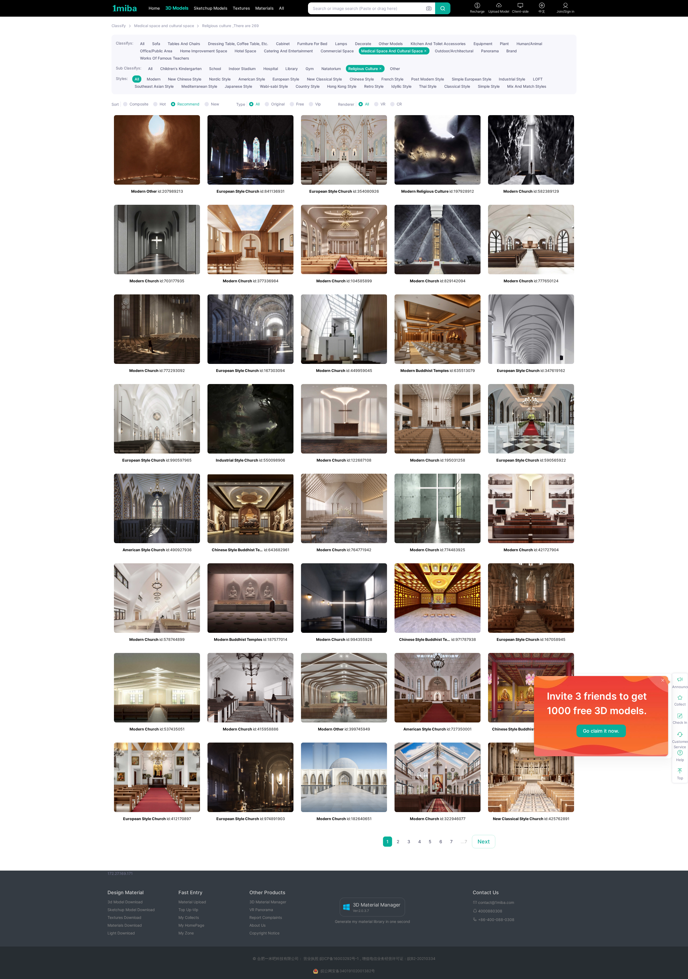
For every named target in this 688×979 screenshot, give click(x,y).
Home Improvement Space (203, 51)
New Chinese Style (184, 79)
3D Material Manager (267, 902)
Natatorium (331, 68)
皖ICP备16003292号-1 (339, 958)
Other (395, 68)
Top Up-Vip (188, 909)
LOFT (538, 79)
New (215, 104)
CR (399, 104)
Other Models (391, 43)
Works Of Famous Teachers (164, 58)
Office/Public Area (156, 51)
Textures (241, 8)
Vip (318, 104)
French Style (392, 79)
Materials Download (125, 925)
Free (300, 104)
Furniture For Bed (312, 43)
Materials (264, 8)
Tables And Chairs (184, 43)
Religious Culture (363, 68)
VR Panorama (261, 909)
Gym (310, 68)
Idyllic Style (401, 86)
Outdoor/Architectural (454, 51)
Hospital (270, 68)
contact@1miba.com (496, 902)
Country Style (308, 86)
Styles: (122, 78)
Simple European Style (471, 79)
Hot (163, 104)
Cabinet (283, 43)
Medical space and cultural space (164, 25)
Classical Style (457, 86)
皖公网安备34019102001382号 (348, 971)
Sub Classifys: (128, 68)
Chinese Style (362, 79)
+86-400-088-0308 (496, 919)
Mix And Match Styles (526, 86)
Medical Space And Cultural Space (392, 51)
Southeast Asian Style (154, 86)
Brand (511, 51)
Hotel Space (245, 51)
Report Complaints (265, 917)
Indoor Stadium (242, 68)
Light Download (121, 933)
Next (484, 841)
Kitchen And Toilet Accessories (438, 43)
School (215, 68)
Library (291, 68)
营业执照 (311, 958)
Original (278, 104)
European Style (286, 79)
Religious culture (216, 25)
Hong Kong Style (341, 86)
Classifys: (124, 43)
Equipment (483, 43)
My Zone (186, 933)
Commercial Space (337, 51)
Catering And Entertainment (288, 51)
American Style (251, 79)
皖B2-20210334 (421, 958)
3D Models (176, 8)
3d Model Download (125, 902)
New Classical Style (324, 79)
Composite (139, 104)
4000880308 (490, 911)
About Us (257, 925)
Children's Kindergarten (181, 68)
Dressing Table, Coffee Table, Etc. (238, 43)
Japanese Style (238, 86)
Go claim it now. (601, 731)
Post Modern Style (427, 79)
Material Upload (192, 902)
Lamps (341, 43)
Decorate (363, 43)
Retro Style (374, 86)
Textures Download (124, 917)
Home (154, 8)
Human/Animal (529, 43)
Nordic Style (220, 79)
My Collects (188, 917)
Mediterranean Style (199, 86)
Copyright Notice (264, 933)
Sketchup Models (210, 8)
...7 (464, 841)
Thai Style (427, 86)
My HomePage (191, 925)
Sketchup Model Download (131, 909)
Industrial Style (512, 79)
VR (383, 104)
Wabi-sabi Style (274, 86)
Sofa (156, 43)
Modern (153, 79)
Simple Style (489, 86)
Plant (504, 43)
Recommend (188, 104)
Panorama (490, 51)
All (281, 8)
